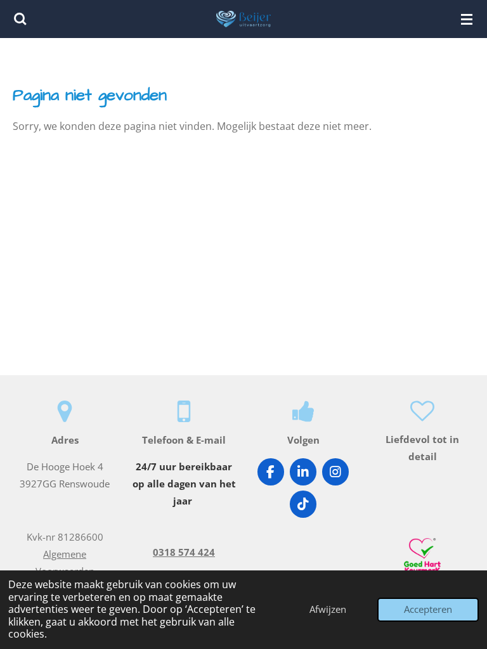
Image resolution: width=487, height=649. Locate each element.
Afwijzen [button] (327, 609)
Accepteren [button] (428, 609)
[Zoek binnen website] (20, 19)
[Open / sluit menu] (467, 19)
